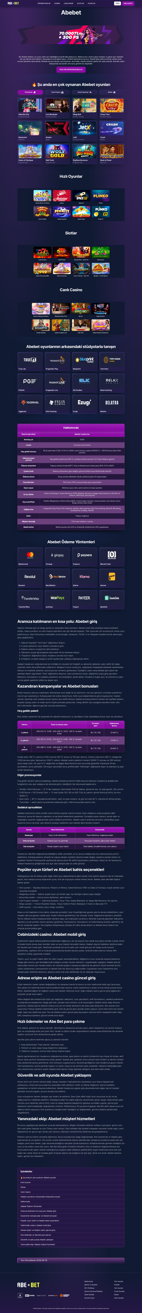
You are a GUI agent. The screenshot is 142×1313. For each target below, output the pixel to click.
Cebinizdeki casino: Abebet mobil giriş (36, 1225)
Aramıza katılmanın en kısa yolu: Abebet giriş (38, 1211)
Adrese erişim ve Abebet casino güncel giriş (38, 1230)
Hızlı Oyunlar (26, 1182)
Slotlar (110, 92)
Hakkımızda (25, 1202)
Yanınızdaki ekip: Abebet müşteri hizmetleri (38, 1244)
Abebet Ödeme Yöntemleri (31, 1206)
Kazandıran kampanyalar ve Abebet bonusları (39, 1216)
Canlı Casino (55, 92)
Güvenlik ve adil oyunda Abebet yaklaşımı (37, 1240)
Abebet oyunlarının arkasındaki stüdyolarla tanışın (40, 1197)
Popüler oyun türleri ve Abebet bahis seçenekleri (40, 1221)
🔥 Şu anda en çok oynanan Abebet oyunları (38, 1178)
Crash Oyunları (83, 92)
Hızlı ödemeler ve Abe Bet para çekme (36, 1235)
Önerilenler (29, 92)
